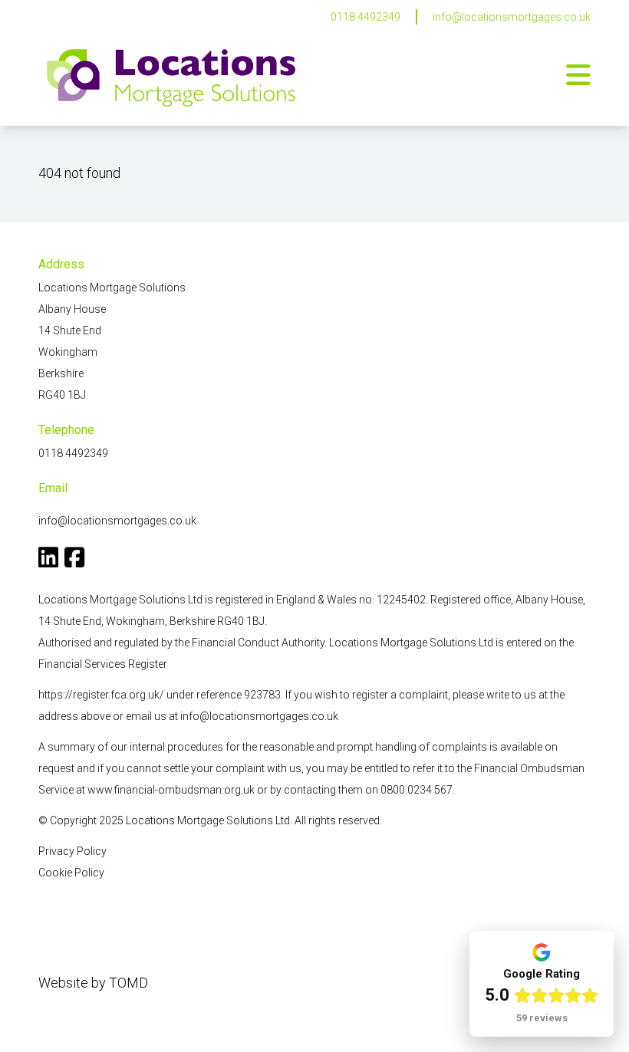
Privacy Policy (72, 851)
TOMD (128, 983)
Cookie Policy (71, 872)
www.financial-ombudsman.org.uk (171, 790)
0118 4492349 (365, 17)
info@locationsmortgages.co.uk (512, 17)
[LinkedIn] (48, 561)
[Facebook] (74, 561)
